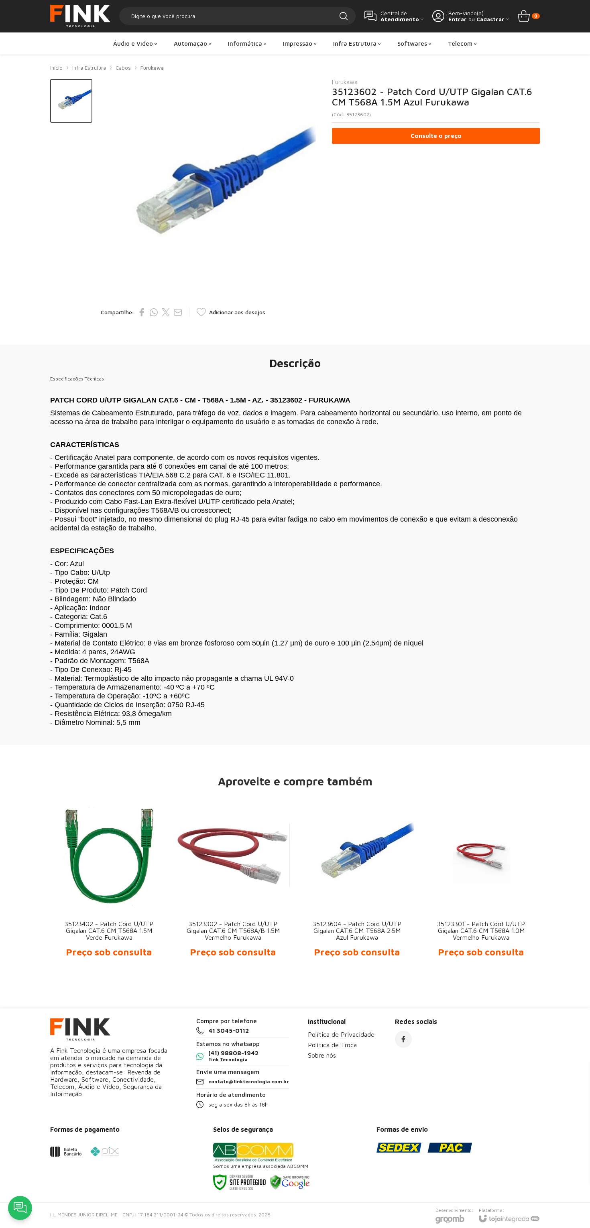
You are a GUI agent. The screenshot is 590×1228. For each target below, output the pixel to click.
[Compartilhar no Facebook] (142, 312)
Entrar (457, 19)
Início (56, 68)
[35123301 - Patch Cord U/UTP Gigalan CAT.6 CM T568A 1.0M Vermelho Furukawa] (481, 884)
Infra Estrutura (89, 68)
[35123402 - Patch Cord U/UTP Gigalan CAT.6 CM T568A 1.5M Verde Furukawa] (109, 884)
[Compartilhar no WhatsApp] (154, 312)
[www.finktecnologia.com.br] (80, 16)
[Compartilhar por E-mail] (178, 312)
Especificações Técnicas (77, 379)
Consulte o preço (436, 135)
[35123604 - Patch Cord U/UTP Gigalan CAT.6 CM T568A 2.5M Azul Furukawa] (357, 884)
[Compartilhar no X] (166, 312)
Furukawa (152, 68)
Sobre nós (322, 1055)
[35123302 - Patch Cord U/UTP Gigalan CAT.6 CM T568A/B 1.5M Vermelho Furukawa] (233, 884)
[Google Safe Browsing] (290, 1182)
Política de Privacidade (341, 1034)
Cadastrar (490, 19)
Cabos (123, 68)
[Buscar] (344, 16)
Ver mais (109, 911)
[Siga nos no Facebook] (403, 1039)
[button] (71, 101)
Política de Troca (332, 1044)
